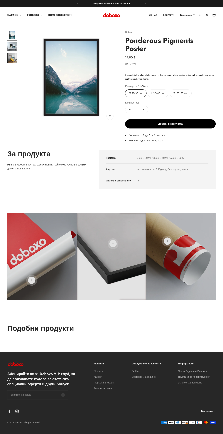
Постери (98, 371)
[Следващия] (145, 3)
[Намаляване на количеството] (129, 109)
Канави (98, 377)
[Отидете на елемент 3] (12, 58)
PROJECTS (33, 15)
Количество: (132, 102)
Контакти (168, 15)
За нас (153, 15)
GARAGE (12, 15)
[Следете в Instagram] (17, 411)
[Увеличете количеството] (143, 109)
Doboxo (129, 32)
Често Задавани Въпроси (192, 371)
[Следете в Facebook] (9, 411)
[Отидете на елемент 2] (12, 46)
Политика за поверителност (194, 377)
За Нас (136, 371)
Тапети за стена (103, 388)
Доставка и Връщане (144, 377)
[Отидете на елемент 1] (12, 35)
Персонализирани (104, 382)
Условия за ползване (190, 382)
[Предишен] (77, 3)
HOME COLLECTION (60, 15)
